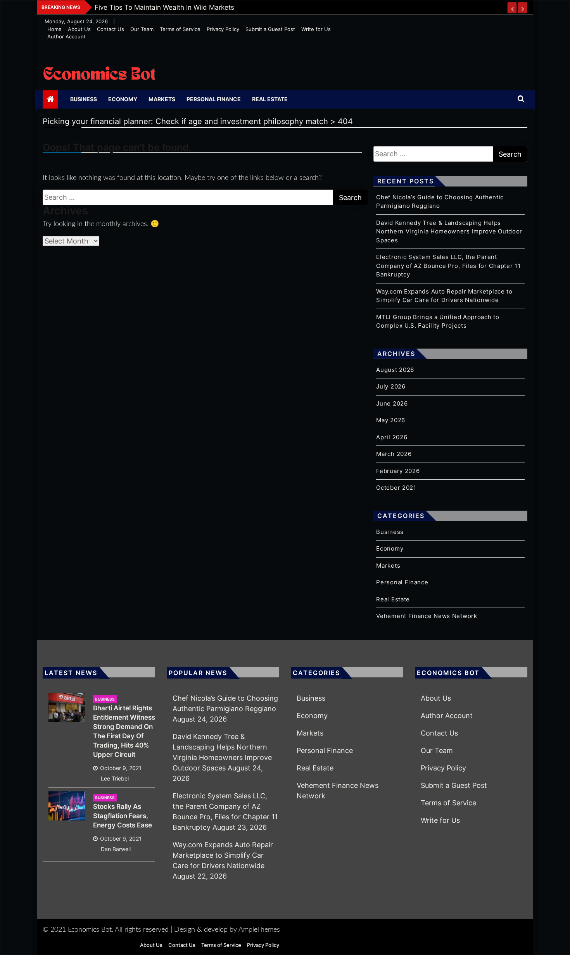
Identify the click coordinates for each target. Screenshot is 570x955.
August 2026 (395, 369)
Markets (162, 99)
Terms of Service (180, 29)
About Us (79, 29)
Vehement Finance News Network (426, 616)
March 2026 (393, 454)
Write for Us (316, 29)
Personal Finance (214, 99)
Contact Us (110, 29)
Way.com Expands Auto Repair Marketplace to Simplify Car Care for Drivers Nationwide (223, 855)
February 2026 (398, 471)
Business (83, 99)
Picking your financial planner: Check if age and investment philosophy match (217, 7)
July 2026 (390, 386)
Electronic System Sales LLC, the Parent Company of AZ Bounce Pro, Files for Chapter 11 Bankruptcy (448, 265)
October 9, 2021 (121, 768)
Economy (122, 99)
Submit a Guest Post (270, 29)
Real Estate (270, 99)
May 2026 (390, 420)
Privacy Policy (223, 29)
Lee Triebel (115, 778)
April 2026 (391, 437)
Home (54, 29)
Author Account (66, 36)
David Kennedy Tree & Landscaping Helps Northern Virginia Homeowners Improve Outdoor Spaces (449, 231)
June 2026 (392, 403)
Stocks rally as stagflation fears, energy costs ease (122, 816)
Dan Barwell (116, 849)
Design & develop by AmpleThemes (227, 929)
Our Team (142, 29)
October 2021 (396, 487)
